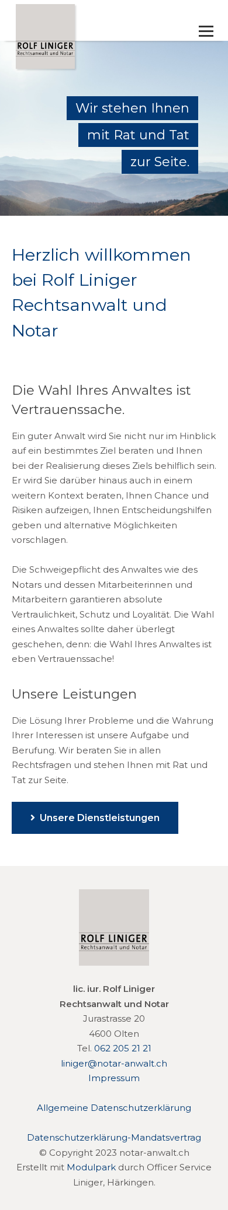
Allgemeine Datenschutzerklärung (114, 1107)
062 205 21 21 (122, 1048)
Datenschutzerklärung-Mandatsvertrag (114, 1137)
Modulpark (91, 1167)
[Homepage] (63, 6)
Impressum (114, 1077)
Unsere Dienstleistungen (97, 817)
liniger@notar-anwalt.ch (114, 1063)
